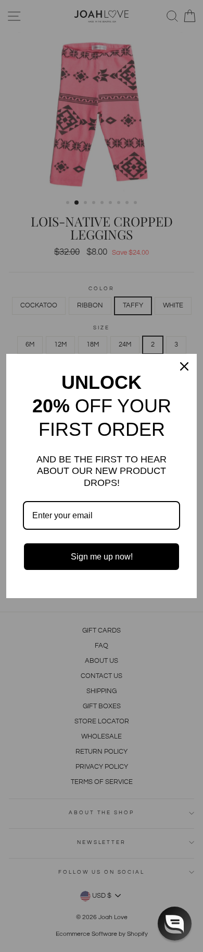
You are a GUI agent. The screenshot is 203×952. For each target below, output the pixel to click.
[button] (175, 924)
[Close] (184, 366)
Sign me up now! (102, 556)
